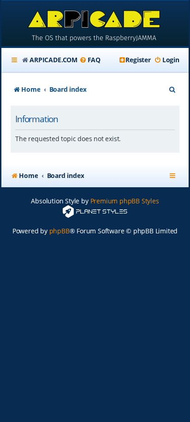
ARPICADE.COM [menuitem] (53, 59)
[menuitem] (90, 60)
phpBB (59, 230)
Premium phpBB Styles (124, 200)
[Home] (95, 24)
